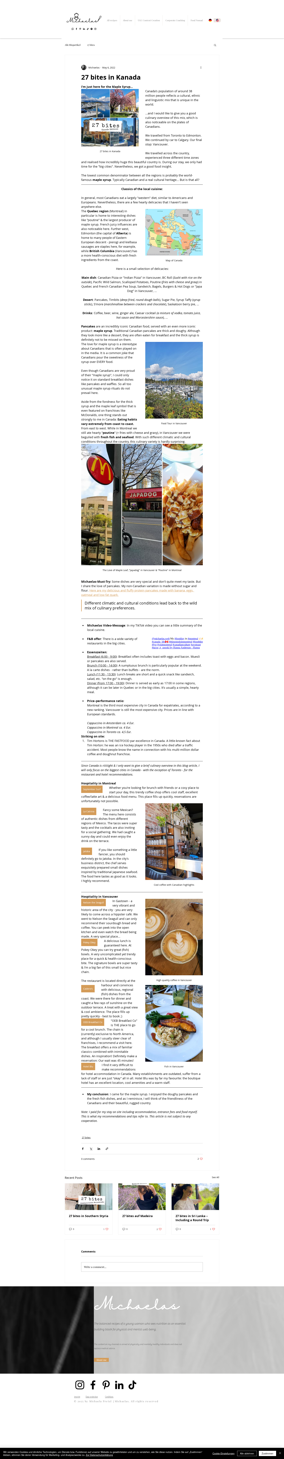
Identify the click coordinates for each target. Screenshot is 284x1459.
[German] (210, 20)
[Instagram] (95, 29)
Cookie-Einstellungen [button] (224, 1453)
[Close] (280, 1453)
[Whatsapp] (72, 29)
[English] (217, 20)
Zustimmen (267, 1453)
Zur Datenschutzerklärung (99, 1455)
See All (215, 1177)
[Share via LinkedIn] (98, 1148)
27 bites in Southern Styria (88, 1216)
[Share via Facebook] (82, 1148)
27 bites (91, 44)
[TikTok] (87, 29)
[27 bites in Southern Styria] (88, 1196)
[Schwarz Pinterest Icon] (80, 29)
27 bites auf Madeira (137, 1216)
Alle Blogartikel (73, 44)
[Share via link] (106, 1148)
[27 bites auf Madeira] (142, 1196)
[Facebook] (76, 29)
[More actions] (201, 67)
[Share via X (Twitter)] (90, 1148)
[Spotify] (91, 29)
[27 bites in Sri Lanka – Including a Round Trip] (195, 1196)
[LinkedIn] (84, 29)
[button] (215, 45)
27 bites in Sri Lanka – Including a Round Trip (192, 1218)
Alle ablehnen (247, 1453)
